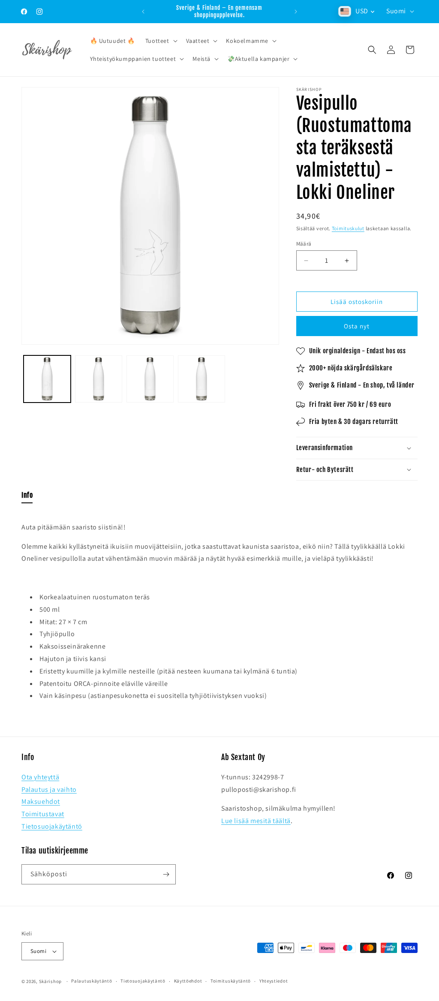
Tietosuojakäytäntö (51, 826)
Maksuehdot (40, 801)
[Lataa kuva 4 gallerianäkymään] (201, 379)
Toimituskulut (348, 228)
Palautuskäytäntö (91, 981)
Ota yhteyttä (40, 777)
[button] (160, 41)
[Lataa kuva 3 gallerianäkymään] (150, 379)
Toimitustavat (42, 813)
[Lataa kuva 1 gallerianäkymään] (47, 379)
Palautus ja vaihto (49, 789)
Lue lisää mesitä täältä (256, 820)
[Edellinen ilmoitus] (143, 11)
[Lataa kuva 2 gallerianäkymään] (98, 379)
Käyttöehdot (188, 981)
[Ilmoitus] (295, 11)
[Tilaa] (165, 874)
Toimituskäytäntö (230, 981)
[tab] (27, 497)
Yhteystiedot (273, 981)
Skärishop (50, 981)
